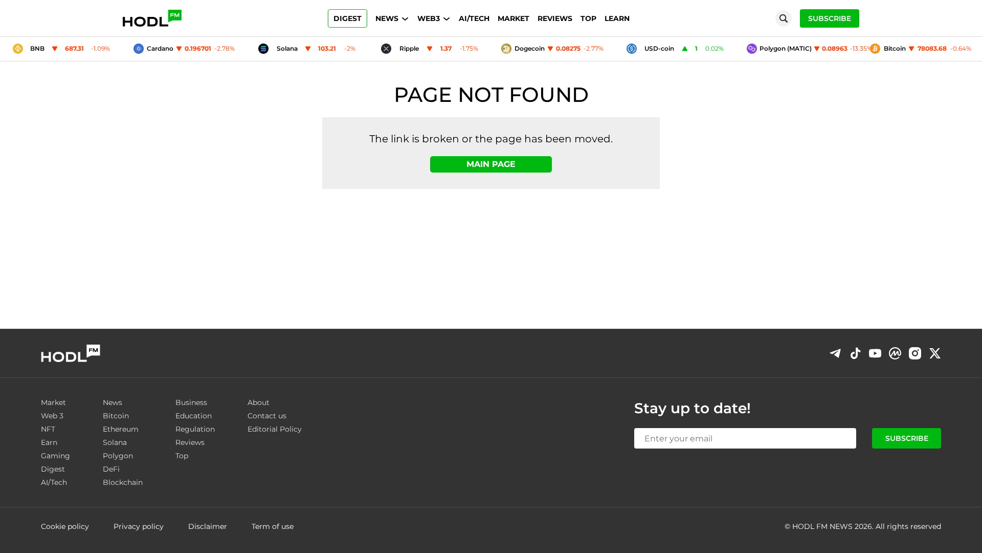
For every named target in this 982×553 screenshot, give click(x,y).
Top (588, 18)
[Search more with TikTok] (855, 353)
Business (191, 402)
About (259, 402)
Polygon (118, 455)
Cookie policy (65, 526)
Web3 (428, 18)
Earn (49, 442)
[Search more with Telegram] (835, 353)
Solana (115, 442)
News (386, 18)
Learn (617, 18)
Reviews (555, 18)
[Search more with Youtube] (875, 353)
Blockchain (123, 482)
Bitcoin (116, 415)
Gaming (55, 455)
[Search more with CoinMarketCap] (895, 353)
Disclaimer (207, 526)
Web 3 (52, 415)
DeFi (111, 469)
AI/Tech (474, 18)
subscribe (829, 18)
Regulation (195, 429)
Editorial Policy (275, 429)
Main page (491, 164)
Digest (347, 18)
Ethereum (121, 429)
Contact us (267, 415)
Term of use (273, 526)
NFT (48, 429)
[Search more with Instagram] (915, 353)
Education (193, 415)
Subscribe (906, 438)
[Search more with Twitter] (935, 353)
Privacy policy (139, 526)
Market (513, 18)
